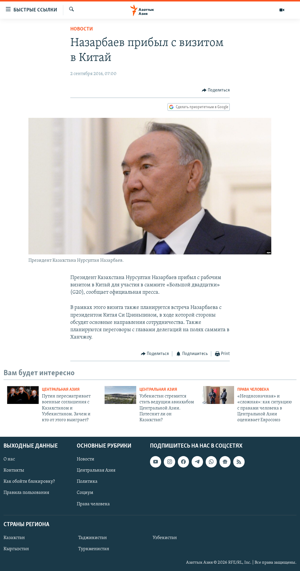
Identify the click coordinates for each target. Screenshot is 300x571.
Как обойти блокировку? (29, 481)
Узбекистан (165, 538)
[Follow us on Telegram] (197, 461)
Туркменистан (93, 549)
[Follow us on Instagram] (169, 461)
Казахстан (14, 538)
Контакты (14, 470)
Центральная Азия (61, 390)
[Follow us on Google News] (225, 461)
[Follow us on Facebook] (183, 461)
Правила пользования (26, 492)
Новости (81, 29)
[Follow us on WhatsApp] (211, 461)
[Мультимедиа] (282, 10)
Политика (87, 481)
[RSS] (238, 461)
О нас (9, 459)
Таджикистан (92, 538)
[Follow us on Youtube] (155, 461)
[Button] (216, 90)
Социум (85, 492)
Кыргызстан (16, 549)
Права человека (253, 390)
